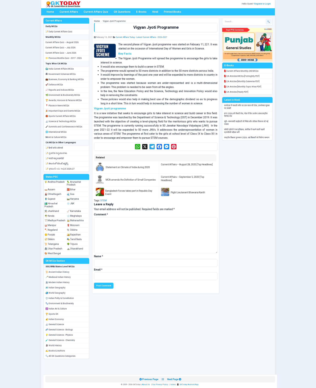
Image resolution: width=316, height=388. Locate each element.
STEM (103, 200)
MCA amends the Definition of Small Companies (131, 179)
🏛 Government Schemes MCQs (60, 74)
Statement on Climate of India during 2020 (128, 167)
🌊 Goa (70, 194)
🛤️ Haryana (73, 199)
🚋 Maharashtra (75, 220)
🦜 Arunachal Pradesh (74, 183)
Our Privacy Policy (160, 384)
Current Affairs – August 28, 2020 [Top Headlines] (187, 164)
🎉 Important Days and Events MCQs (62, 111)
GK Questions (122, 11)
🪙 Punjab (49, 234)
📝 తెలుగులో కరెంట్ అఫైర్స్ (56, 163)
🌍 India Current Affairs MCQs (59, 69)
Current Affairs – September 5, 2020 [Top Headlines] (182, 179)
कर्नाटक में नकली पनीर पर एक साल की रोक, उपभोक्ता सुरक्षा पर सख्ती (247, 106)
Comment (101, 214)
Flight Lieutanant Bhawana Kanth (188, 192)
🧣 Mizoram (73, 225)
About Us (146, 384)
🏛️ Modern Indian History (57, 282)
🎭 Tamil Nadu (74, 239)
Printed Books (172, 11)
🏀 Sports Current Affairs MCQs (60, 116)
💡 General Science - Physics (59, 335)
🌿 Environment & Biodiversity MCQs (62, 95)
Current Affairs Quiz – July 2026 (60, 47)
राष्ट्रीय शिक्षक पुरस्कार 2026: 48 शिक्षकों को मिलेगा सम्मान (246, 137)
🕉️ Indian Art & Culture (56, 308)
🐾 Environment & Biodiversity (59, 303)
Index (173, 384)
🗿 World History (53, 345)
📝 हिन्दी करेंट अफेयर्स (54, 148)
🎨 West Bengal (52, 253)
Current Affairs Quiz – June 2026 (60, 53)
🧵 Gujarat (49, 199)
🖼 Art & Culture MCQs (55, 137)
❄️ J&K (70, 203)
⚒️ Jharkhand (51, 211)
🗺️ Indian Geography (55, 287)
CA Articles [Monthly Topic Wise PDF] (243, 86)
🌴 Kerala (49, 216)
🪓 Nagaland (51, 230)
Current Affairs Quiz (96, 11)
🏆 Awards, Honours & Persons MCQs (63, 100)
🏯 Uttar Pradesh (53, 248)
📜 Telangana (51, 244)
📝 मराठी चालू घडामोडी (54, 158)
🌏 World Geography (55, 293)
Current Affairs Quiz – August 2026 (62, 42)
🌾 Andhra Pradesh (54, 182)
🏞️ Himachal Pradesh (50, 205)
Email (98, 269)
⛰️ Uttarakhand (75, 248)
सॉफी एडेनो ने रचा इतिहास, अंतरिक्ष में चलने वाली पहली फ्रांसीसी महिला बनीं (244, 130)
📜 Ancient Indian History (57, 272)
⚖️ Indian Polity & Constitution (59, 298)
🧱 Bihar (71, 189)
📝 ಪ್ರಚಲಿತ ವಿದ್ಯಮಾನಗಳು (56, 153)
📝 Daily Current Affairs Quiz (58, 31)
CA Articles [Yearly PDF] (237, 92)
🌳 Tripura (72, 244)
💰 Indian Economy (54, 319)
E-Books (141, 11)
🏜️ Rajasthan (74, 234)
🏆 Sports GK (51, 314)
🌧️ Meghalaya (74, 216)
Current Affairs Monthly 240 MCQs (242, 71)
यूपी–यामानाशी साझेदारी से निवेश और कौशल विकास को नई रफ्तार (246, 122)
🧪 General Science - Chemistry (60, 340)
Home (50, 11)
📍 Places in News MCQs (57, 105)
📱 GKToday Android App (188, 384)
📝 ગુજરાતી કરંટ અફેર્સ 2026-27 (59, 169)
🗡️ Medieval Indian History (58, 277)
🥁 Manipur (50, 225)
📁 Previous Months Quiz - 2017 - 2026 (63, 58)
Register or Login (262, 3)
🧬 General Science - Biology (59, 329)
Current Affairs (69, 11)
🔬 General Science (54, 324)
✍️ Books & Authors (55, 350)
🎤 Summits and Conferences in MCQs (63, 126)
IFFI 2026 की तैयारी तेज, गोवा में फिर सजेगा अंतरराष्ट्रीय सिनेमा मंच (245, 114)
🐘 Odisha (72, 230)
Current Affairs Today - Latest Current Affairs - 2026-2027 (141, 37)
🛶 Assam (49, 189)
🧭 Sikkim (49, 239)
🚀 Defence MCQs (54, 84)
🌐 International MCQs (55, 132)
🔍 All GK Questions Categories (60, 356)
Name (98, 256)
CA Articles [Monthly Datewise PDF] (243, 81)
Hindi (155, 11)
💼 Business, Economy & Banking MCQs (64, 79)
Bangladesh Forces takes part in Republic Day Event (128, 192)
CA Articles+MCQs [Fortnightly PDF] (243, 76)
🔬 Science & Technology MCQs (60, 121)
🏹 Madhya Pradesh (54, 220)
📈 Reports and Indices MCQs (59, 90)
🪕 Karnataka (74, 211)
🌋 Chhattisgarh (52, 194)
